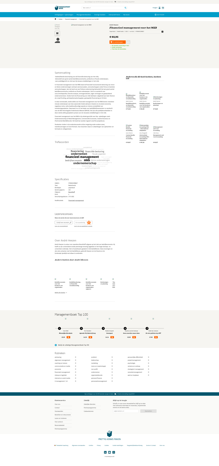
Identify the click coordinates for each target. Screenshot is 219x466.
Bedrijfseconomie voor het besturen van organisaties (145, 105)
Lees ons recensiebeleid (61, 226)
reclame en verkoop (134, 366)
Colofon (91, 445)
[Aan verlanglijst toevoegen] (128, 42)
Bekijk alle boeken (60, 292)
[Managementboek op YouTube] (109, 452)
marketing (94, 363)
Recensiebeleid (59, 425)
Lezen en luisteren (61, 418)
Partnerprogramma (61, 429)
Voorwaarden (59, 411)
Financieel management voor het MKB (89, 19)
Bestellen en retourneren (63, 415)
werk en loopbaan (133, 375)
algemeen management (62, 360)
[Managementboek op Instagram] (113, 452)
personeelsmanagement (99, 381)
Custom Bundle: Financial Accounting (130, 136)
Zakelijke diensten (89, 404)
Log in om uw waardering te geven (83, 226)
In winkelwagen (118, 42)
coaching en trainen (61, 363)
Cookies (107, 445)
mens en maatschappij (98, 366)
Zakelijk (86, 400)
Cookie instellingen (118, 445)
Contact (57, 408)
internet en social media (62, 378)
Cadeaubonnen (89, 411)
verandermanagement (135, 372)
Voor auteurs (59, 422)
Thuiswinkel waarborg (62, 445)
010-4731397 (160, 14)
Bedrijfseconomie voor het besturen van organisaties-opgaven (91, 285)
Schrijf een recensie (63, 222)
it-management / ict (61, 381)
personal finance (96, 378)
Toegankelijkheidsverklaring (134, 445)
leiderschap (95, 360)
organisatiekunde (96, 375)
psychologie (131, 363)
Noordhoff (71, 192)
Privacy (99, 445)
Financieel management (71, 19)
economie (58, 369)
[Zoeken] (125, 8)
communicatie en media (62, 366)
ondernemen (95, 372)
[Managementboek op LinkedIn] (105, 452)
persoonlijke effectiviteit (135, 357)
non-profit (94, 369)
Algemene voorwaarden (78, 445)
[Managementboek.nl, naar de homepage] (62, 9)
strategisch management (136, 369)
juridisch (94, 357)
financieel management (62, 372)
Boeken (60, 19)
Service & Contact (151, 445)
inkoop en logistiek (61, 375)
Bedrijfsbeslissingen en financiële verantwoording (75, 283)
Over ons (57, 404)
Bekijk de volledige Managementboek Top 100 (73, 345)
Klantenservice (60, 400)
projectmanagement (134, 360)
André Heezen (114, 25)
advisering (58, 357)
